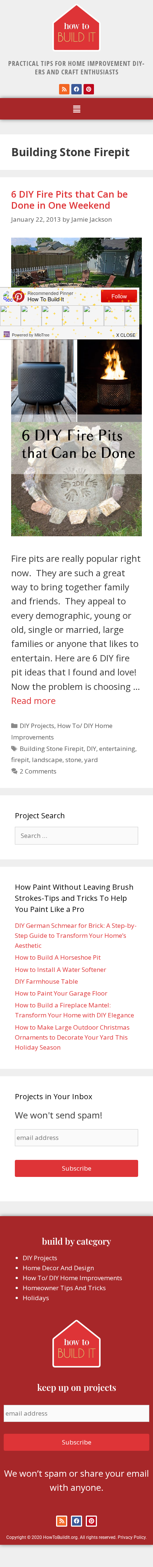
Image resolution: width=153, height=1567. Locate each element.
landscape (47, 759)
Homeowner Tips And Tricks (64, 1288)
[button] (76, 109)
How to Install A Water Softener (60, 969)
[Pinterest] (89, 89)
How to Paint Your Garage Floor (61, 993)
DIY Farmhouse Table (46, 981)
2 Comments (38, 771)
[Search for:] (76, 835)
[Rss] (64, 89)
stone (73, 759)
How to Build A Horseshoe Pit (58, 957)
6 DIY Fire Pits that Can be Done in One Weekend (69, 199)
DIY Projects (37, 725)
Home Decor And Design (58, 1268)
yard (91, 759)
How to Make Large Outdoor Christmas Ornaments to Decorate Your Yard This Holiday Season (72, 1037)
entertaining (117, 748)
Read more (33, 700)
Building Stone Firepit (52, 748)
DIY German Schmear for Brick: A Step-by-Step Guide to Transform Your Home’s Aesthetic (76, 935)
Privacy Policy (132, 1537)
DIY (91, 748)
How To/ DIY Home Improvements (72, 1278)
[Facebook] (76, 89)
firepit (20, 759)
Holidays (36, 1297)
